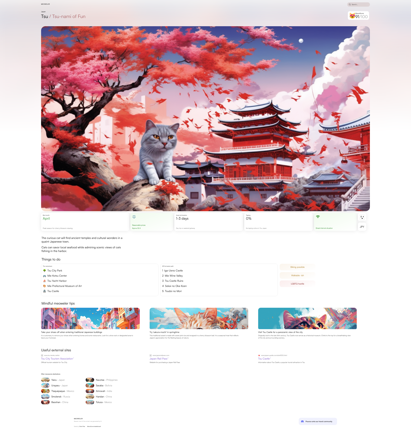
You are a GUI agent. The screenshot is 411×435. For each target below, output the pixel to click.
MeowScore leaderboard (94, 426)
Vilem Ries (82, 426)
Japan (43, 11)
